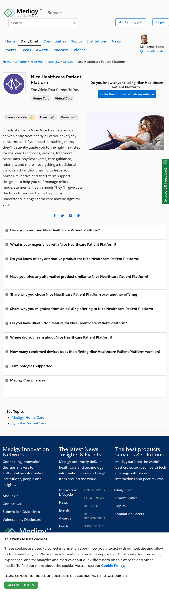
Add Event (92, 506)
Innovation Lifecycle (68, 492)
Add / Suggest (131, 22)
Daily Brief (123, 490)
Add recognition (94, 516)
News (63, 502)
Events (64, 510)
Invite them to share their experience (127, 94)
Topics (120, 506)
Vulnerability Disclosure (22, 519)
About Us (10, 496)
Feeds (63, 526)
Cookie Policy (112, 565)
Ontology (92, 490)
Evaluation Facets (129, 514)
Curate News (94, 498)
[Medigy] (23, 12)
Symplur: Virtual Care (29, 423)
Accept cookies (21, 585)
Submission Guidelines (21, 511)
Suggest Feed (94, 526)
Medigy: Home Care (28, 417)
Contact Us (12, 503)
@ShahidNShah (151, 51)
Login (160, 22)
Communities (126, 498)
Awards (65, 518)
